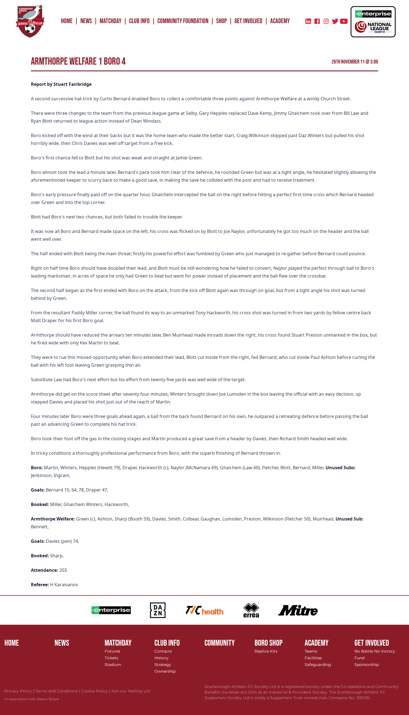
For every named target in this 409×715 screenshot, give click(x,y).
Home (67, 21)
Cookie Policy (96, 691)
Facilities (313, 657)
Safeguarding (318, 664)
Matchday (110, 21)
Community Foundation (182, 21)
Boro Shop (269, 643)
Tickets (111, 657)
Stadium (113, 664)
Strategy (162, 664)
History (161, 657)
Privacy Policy (19, 691)
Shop (221, 21)
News (86, 21)
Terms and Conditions (58, 691)
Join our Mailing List (131, 691)
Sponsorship (366, 664)
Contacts (163, 651)
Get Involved (248, 21)
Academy (280, 21)
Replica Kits (266, 651)
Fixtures (112, 651)
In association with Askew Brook (31, 699)
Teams (311, 651)
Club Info (139, 21)
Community (219, 643)
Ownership (165, 671)
